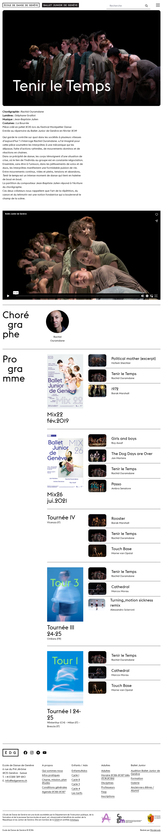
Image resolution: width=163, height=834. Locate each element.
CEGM (57, 820)
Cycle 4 (76, 788)
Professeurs (108, 787)
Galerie (135, 782)
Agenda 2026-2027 (53, 791)
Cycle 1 (75, 775)
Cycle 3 (76, 784)
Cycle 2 (76, 779)
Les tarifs (77, 793)
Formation (137, 778)
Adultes (105, 770)
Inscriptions (108, 796)
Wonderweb (155, 830)
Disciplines (107, 782)
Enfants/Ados (79, 770)
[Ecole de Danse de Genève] (21, 5)
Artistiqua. (74, 820)
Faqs (104, 791)
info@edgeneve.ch (16, 780)
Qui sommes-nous (52, 770)
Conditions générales (54, 787)
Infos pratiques (51, 775)
